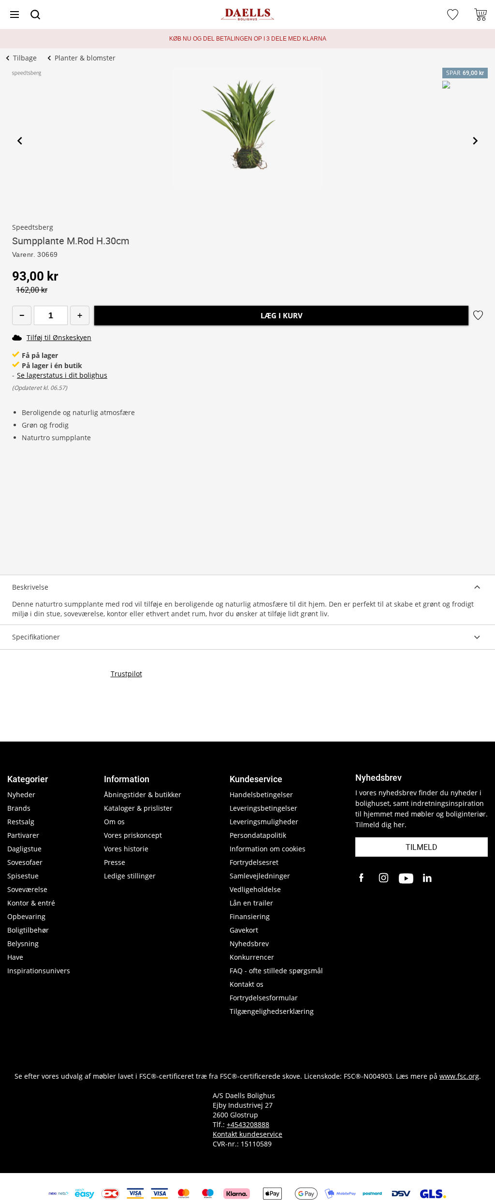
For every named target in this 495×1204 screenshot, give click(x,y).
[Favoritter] (454, 14)
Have (15, 957)
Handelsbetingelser (261, 794)
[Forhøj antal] (79, 315)
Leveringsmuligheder (264, 821)
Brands (18, 808)
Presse (114, 862)
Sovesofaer (25, 862)
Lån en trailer (251, 902)
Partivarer (23, 835)
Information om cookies (268, 848)
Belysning (23, 943)
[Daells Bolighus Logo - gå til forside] (247, 15)
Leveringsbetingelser (263, 808)
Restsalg (20, 821)
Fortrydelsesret (254, 862)
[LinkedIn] (428, 878)
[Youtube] (406, 878)
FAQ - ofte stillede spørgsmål (276, 970)
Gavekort (244, 930)
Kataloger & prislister (138, 808)
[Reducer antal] (21, 315)
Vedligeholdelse (255, 889)
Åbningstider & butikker (142, 794)
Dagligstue (24, 848)
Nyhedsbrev (249, 943)
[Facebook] (362, 878)
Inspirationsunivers (38, 970)
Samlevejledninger (260, 875)
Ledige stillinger (130, 875)
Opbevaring (26, 916)
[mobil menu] (14, 14)
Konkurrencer (252, 957)
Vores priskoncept (133, 835)
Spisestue (23, 875)
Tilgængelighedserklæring (272, 1011)
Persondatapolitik (258, 835)
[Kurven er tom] (480, 14)
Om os (114, 821)
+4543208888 (248, 1124)
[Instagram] (384, 878)
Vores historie (126, 848)
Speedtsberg (32, 227)
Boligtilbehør (28, 930)
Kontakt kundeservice (247, 1134)
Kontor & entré (31, 902)
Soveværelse (27, 889)
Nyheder (21, 794)
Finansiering (250, 916)
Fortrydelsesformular (264, 997)
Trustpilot (126, 673)
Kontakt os (246, 984)
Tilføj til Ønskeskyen (59, 337)
